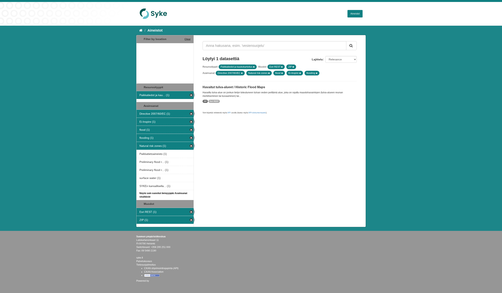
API (229, 113)
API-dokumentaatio (257, 113)
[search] (351, 45)
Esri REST (214, 101)
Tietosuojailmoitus (146, 264)
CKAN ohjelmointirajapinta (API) (161, 268)
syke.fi (139, 257)
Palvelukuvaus (144, 261)
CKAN (143, 285)
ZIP (205, 101)
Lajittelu (317, 59)
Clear (188, 39)
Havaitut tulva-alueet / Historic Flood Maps (234, 87)
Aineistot (355, 13)
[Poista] (254, 67)
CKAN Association (154, 271)
